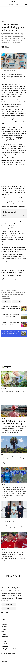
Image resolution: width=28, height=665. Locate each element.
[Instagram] (4, 612)
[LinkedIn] (7, 612)
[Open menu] (26, 4)
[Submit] (23, 215)
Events (3, 629)
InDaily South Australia (9, 649)
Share (6, 301)
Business (4, 622)
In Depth (4, 627)
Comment (16, 301)
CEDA (3, 290)
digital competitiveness (8, 292)
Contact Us (5, 644)
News (3, 619)
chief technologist (11, 290)
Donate (9, 608)
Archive (3, 641)
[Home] (14, 1)
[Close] (25, 653)
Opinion (4, 624)
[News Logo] (14, 4)
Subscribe (9, 604)
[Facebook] (2, 612)
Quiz (2, 631)
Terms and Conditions (8, 639)
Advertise (4, 646)
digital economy (20, 292)
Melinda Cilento (5, 298)
